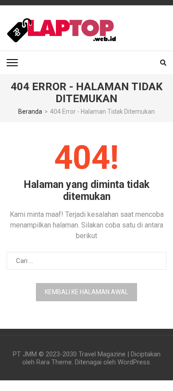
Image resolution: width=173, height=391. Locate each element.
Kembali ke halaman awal (86, 291)
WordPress (134, 362)
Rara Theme (54, 362)
